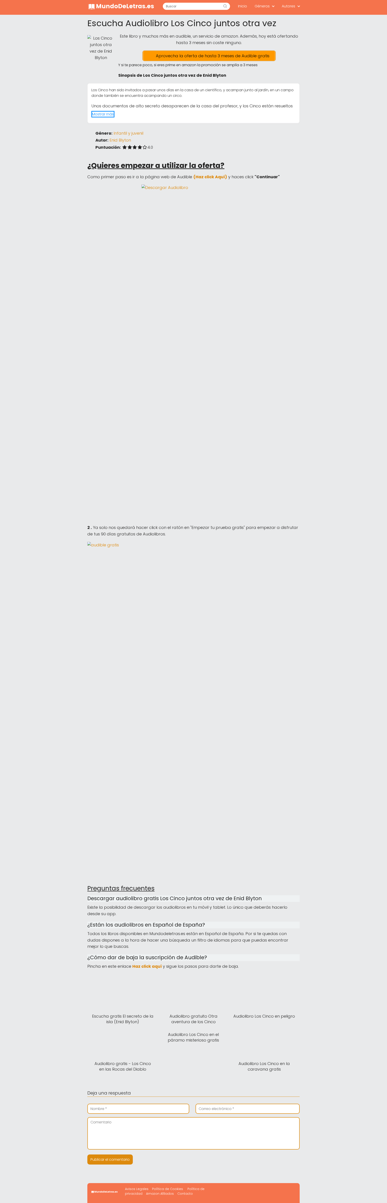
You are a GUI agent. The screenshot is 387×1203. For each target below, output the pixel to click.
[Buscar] (225, 6)
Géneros (262, 6)
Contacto (185, 1193)
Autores (288, 6)
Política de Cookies (167, 1189)
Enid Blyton (120, 140)
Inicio (242, 6)
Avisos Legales (136, 1189)
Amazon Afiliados (160, 1193)
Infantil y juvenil (128, 133)
